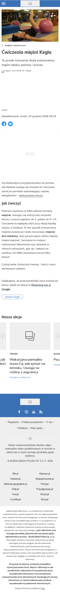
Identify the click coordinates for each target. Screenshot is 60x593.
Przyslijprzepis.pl (44, 489)
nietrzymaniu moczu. (31, 195)
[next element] (57, 356)
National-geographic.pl (15, 483)
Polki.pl (15, 489)
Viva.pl (15, 494)
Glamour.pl (44, 473)
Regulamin (13, 422)
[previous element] (2, 356)
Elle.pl (15, 473)
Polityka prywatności (32, 422)
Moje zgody (36, 428)
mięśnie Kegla (12, 297)
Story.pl (44, 499)
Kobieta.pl (15, 478)
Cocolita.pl (15, 499)
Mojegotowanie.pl (45, 478)
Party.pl (44, 483)
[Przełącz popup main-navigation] (3, 3)
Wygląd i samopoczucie (15, 45)
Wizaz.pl (44, 494)
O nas (49, 422)
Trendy (14, 354)
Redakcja (22, 428)
